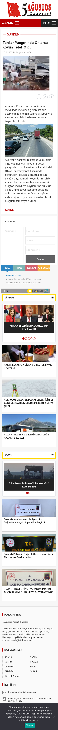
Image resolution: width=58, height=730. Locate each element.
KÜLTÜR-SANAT (12, 676)
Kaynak (9, 209)
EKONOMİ (9, 666)
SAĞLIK (33, 657)
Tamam (29, 725)
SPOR (33, 666)
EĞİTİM (8, 661)
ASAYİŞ (8, 657)
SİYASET (34, 661)
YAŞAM (33, 671)
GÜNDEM (13, 34)
